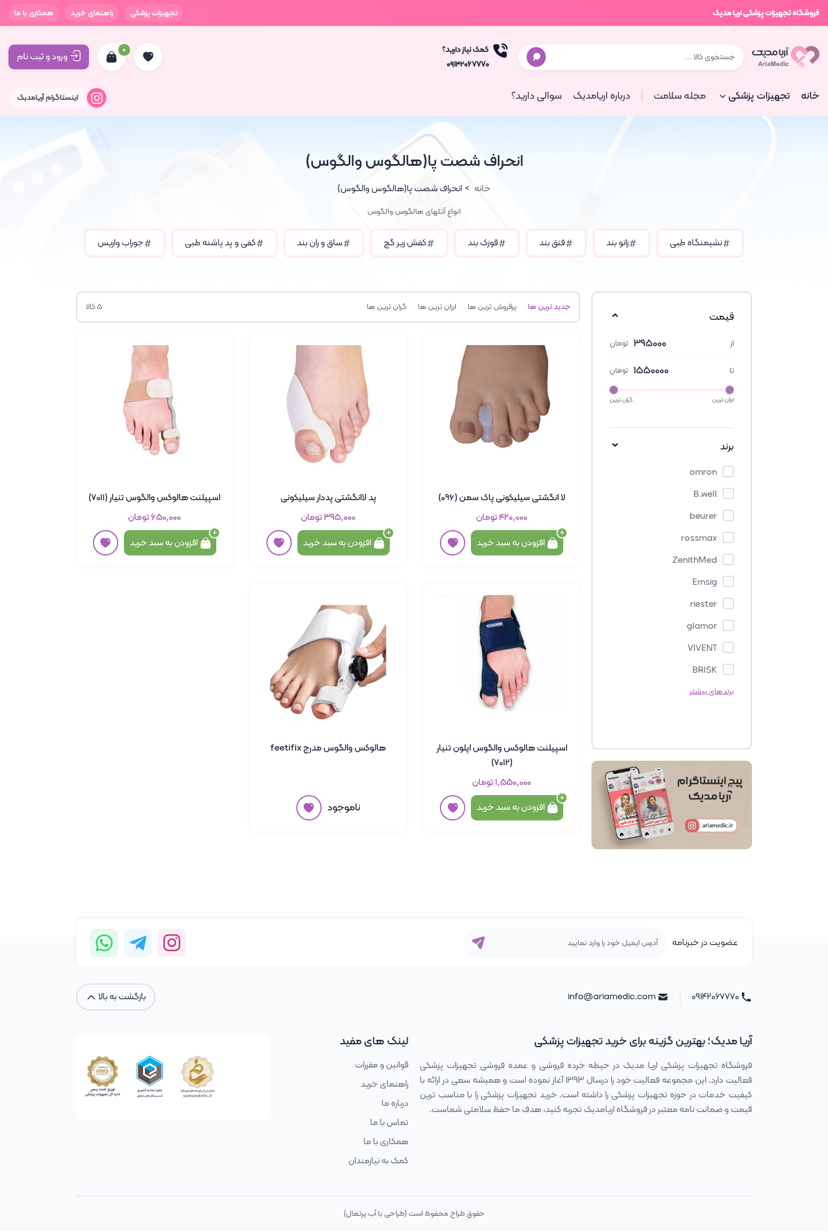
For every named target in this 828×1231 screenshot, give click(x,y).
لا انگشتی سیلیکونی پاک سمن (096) (502, 498)
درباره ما (394, 1103)
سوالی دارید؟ (536, 96)
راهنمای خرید (91, 13)
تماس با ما (389, 1122)
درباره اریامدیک (601, 96)
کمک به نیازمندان (378, 1161)
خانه (810, 96)
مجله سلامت (679, 96)
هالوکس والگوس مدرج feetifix (328, 748)
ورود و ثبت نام (42, 57)
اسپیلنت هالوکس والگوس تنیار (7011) (154, 498)
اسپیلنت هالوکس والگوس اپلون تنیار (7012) (502, 756)
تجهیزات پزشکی (153, 13)
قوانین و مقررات (381, 1065)
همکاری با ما (34, 13)
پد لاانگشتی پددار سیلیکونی (328, 498)
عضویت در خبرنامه (705, 943)
